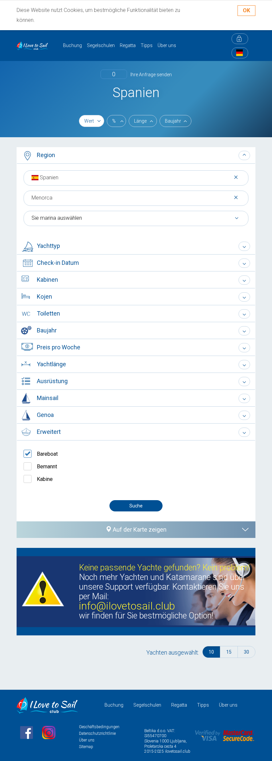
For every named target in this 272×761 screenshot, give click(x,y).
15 (229, 652)
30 (246, 652)
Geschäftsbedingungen (99, 727)
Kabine (45, 479)
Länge (140, 121)
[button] (136, 155)
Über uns (167, 45)
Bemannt (47, 466)
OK (246, 10)
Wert (89, 121)
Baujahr (173, 121)
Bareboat (47, 454)
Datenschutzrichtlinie (97, 733)
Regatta (128, 45)
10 (211, 652)
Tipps (147, 45)
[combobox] (136, 177)
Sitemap (86, 746)
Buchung (72, 45)
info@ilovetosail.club (127, 606)
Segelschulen (101, 45)
